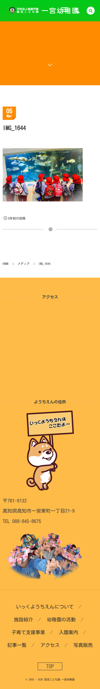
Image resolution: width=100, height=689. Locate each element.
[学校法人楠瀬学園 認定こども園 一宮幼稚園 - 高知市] (46, 11)
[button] (91, 11)
